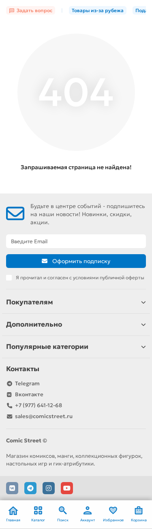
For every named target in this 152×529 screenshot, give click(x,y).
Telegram (27, 383)
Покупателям (29, 302)
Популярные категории (47, 346)
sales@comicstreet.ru (44, 416)
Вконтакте (29, 394)
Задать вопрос (34, 10)
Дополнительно (34, 324)
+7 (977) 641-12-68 (38, 405)
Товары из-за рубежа (98, 10)
